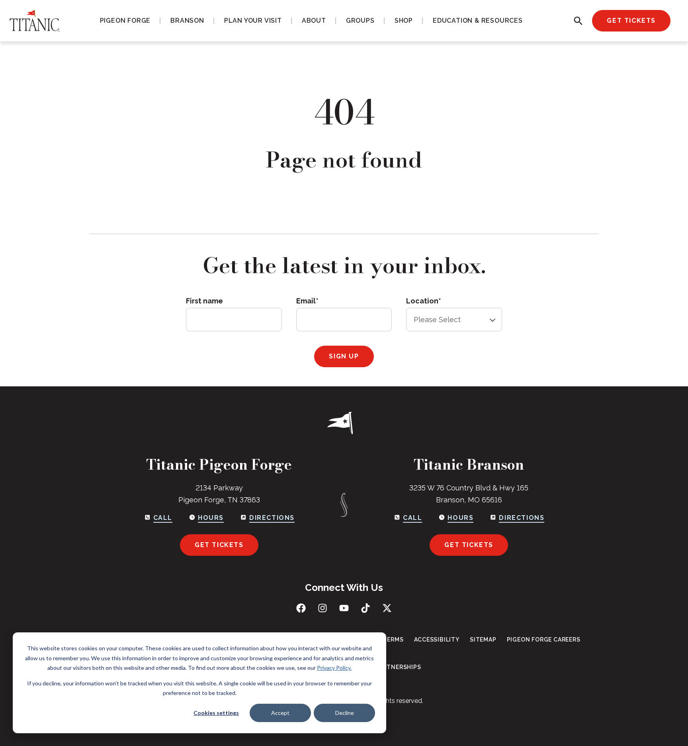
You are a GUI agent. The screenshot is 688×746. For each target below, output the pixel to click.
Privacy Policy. (334, 667)
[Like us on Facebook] (301, 608)
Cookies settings (216, 712)
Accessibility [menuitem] (436, 639)
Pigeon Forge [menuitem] (125, 20)
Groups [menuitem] (360, 20)
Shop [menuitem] (404, 20)
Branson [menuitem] (187, 20)
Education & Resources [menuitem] (478, 20)
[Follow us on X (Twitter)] (387, 608)
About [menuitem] (314, 20)
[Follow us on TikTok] (365, 608)
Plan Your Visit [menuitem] (253, 20)
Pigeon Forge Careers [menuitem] (543, 639)
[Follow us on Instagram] (322, 608)
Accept (280, 712)
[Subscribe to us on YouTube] (344, 608)
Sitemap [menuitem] (483, 639)
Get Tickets (631, 20)
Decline (344, 712)
